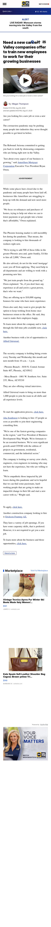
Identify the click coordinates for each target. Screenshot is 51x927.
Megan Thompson (20, 104)
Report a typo (10, 553)
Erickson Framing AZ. (16, 516)
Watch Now (43, 4)
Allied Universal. (11, 341)
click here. (39, 411)
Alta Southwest (10, 417)
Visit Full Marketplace (39, 571)
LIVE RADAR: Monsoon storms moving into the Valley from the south (25, 25)
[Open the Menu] (4, 4)
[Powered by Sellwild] (44, 725)
